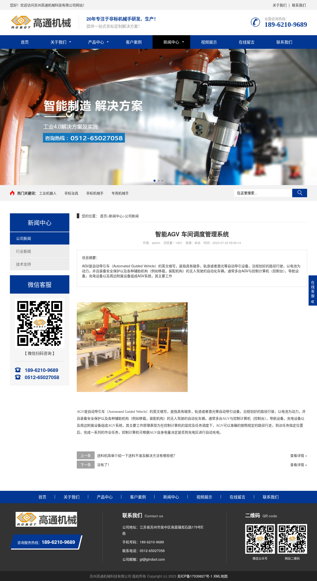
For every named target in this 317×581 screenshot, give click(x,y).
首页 (25, 42)
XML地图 (220, 576)
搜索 (299, 193)
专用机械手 (120, 193)
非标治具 (71, 193)
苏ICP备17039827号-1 (194, 576)
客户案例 (134, 42)
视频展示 (209, 42)
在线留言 (247, 42)
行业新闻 (23, 251)
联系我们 (299, 4)
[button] (155, 181)
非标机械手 (95, 193)
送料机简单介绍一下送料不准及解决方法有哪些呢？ (137, 455)
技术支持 (23, 264)
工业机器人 (47, 193)
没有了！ (104, 464)
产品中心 (96, 42)
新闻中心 (171, 42)
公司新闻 (23, 238)
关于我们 (280, 4)
